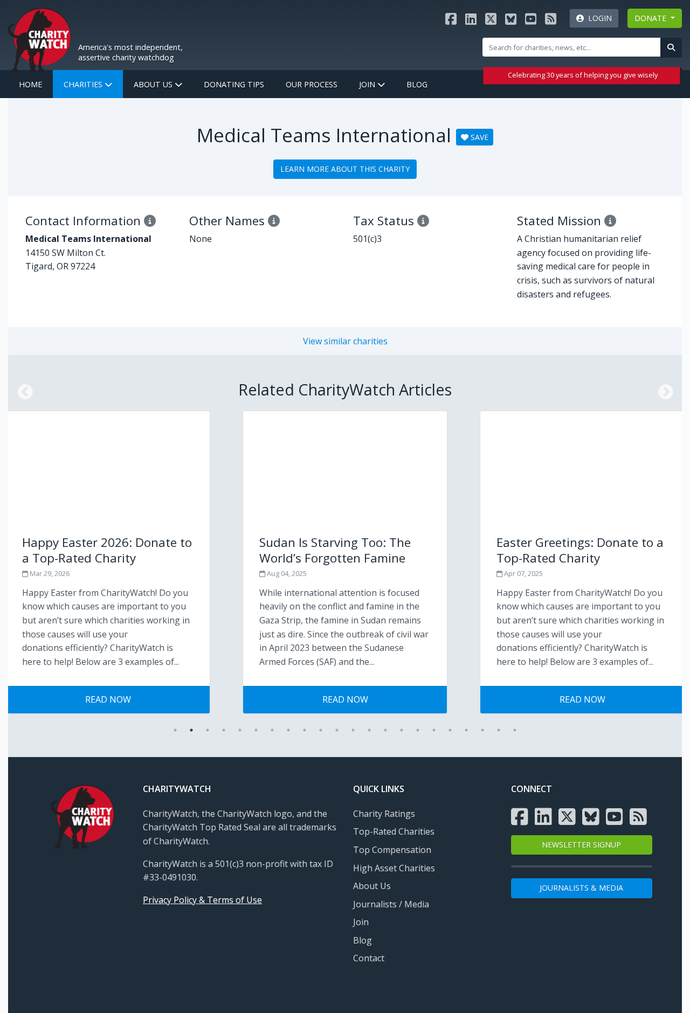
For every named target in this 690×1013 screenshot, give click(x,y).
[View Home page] (39, 38)
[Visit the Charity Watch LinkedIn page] (471, 18)
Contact (368, 958)
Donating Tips (234, 84)
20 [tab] (482, 730)
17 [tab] (434, 730)
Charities (84, 84)
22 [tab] (514, 730)
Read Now (108, 699)
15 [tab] (401, 730)
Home (30, 84)
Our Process (311, 84)
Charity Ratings (384, 814)
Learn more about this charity (345, 169)
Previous (22, 389)
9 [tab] (304, 730)
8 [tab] (288, 730)
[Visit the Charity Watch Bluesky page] (510, 18)
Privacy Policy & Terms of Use (202, 900)
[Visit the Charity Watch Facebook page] (451, 18)
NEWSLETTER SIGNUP (581, 844)
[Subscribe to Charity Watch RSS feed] (550, 18)
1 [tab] (175, 730)
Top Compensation (392, 850)
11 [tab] (337, 730)
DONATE (651, 18)
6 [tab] (256, 730)
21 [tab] (498, 730)
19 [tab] (466, 730)
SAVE (478, 137)
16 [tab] (417, 730)
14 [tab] (385, 730)
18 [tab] (450, 730)
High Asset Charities (394, 868)
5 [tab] (239, 730)
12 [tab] (353, 730)
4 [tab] (223, 730)
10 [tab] (320, 730)
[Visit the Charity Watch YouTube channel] (530, 18)
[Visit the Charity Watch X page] (490, 18)
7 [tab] (272, 730)
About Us (154, 84)
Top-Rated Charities (393, 831)
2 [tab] (191, 730)
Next (662, 389)
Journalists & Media (581, 888)
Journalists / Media (391, 904)
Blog (416, 84)
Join (368, 84)
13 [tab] (369, 730)
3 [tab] (207, 730)
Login (598, 18)
